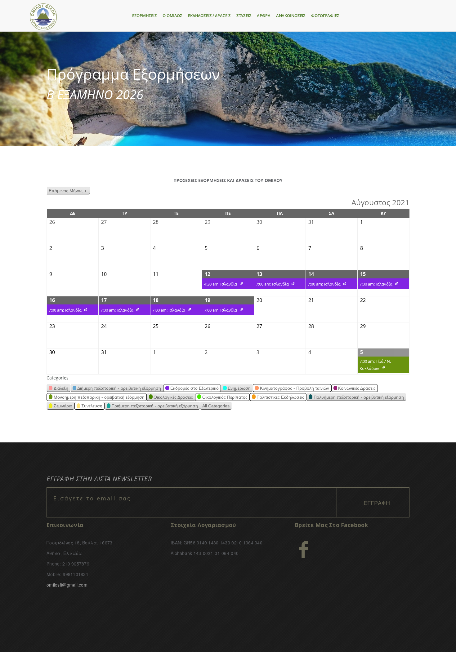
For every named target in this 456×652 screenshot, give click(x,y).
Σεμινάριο (63, 405)
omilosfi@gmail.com (67, 585)
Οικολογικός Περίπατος (225, 397)
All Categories (216, 405)
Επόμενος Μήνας (66, 190)
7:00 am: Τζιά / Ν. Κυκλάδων (374, 365)
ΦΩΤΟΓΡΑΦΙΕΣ (325, 15)
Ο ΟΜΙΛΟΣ (172, 15)
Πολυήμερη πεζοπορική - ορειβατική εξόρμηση (359, 397)
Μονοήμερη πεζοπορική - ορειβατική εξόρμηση (99, 397)
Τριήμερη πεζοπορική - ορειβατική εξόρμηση (155, 405)
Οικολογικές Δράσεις (173, 397)
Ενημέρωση (239, 388)
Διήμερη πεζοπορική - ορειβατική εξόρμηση (119, 388)
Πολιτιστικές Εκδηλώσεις (280, 397)
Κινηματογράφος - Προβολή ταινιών (294, 388)
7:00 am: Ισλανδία (271, 284)
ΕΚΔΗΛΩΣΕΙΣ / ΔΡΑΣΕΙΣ (209, 15)
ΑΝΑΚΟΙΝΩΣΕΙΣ (291, 15)
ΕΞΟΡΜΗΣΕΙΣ (144, 15)
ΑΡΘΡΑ (263, 15)
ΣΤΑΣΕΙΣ (243, 15)
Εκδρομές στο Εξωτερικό (194, 388)
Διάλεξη (61, 388)
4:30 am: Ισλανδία (219, 284)
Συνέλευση (91, 405)
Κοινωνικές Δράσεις (357, 388)
